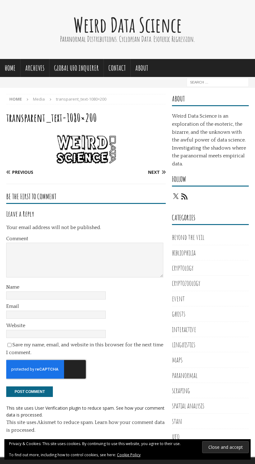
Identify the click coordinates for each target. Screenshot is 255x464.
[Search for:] (218, 82)
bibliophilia (184, 252)
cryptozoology (186, 283)
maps (177, 359)
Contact (117, 68)
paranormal (184, 375)
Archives (34, 68)
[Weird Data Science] (127, 55)
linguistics (183, 344)
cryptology (182, 268)
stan (177, 421)
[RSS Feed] (184, 196)
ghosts (178, 313)
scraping (181, 390)
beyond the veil (188, 237)
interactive (184, 329)
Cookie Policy (129, 454)
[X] (175, 196)
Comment (17, 238)
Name (12, 287)
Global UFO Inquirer (76, 68)
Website (15, 325)
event (178, 298)
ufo (175, 436)
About (141, 68)
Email (12, 306)
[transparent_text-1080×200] (86, 160)
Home (10, 68)
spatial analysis (188, 405)
